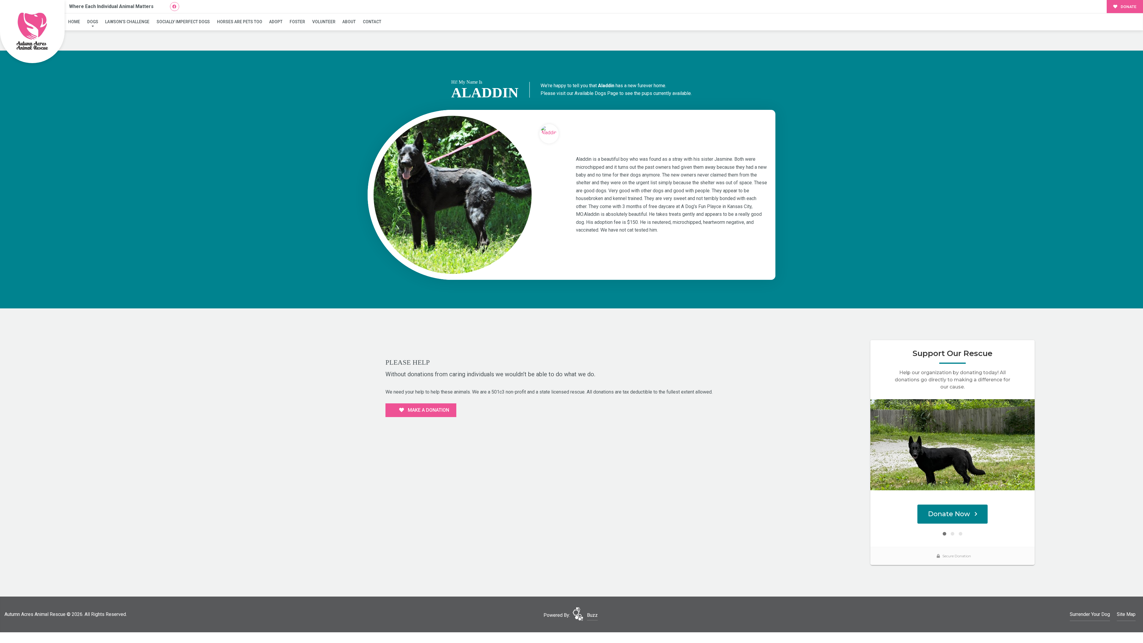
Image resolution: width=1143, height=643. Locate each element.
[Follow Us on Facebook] (174, 6)
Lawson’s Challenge (127, 21)
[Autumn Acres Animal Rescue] (32, 31)
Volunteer (323, 21)
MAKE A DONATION (428, 410)
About (349, 21)
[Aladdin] (453, 195)
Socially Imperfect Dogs (183, 21)
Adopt (275, 21)
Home (74, 21)
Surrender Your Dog (1090, 614)
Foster (297, 21)
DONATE (1128, 6)
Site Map (1126, 614)
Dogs (92, 21)
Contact (372, 21)
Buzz (592, 615)
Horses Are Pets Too (239, 21)
